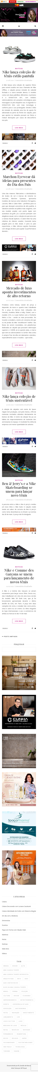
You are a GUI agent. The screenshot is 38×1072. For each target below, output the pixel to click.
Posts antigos (10, 636)
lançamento (8, 1017)
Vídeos (4, 953)
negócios (15, 1030)
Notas (4, 939)
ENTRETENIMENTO (31, 1)
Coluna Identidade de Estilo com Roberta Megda (19, 911)
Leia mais (19, 128)
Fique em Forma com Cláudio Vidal (14, 930)
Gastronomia (20, 1008)
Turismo (6, 1051)
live (18, 1017)
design (16, 995)
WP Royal (24, 1068)
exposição (7, 1008)
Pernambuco (8, 1034)
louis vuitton (9, 1021)
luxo (20, 1021)
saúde (24, 1038)
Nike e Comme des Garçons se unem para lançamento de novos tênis (19, 576)
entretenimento (26, 1000)
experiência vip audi (21, 1004)
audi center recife (10, 983)
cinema (15, 991)
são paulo (7, 1047)
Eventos (5, 925)
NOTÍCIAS (12, 1)
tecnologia (20, 1047)
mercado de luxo (10, 1025)
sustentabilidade (25, 1042)
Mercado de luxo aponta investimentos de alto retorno (19, 292)
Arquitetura (8, 978)
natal (5, 1030)
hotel (5, 1012)
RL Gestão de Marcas (24, 1065)
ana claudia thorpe (11, 970)
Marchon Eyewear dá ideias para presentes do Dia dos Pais (19, 180)
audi (26, 978)
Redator (5, 143)
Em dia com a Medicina (10, 916)
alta (23, 966)
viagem (16, 1051)
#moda (6, 966)
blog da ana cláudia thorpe (14, 987)
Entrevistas (6, 920)
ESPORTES (20, 1)
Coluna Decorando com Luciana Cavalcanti (16, 906)
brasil (5, 991)
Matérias (5, 935)
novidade (26, 1030)
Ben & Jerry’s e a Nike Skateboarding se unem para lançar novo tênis (19, 489)
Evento (6, 1004)
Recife (5, 1038)
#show (15, 966)
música (23, 1025)
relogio (15, 1038)
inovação (15, 1012)
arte (19, 978)
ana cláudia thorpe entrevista (15, 974)
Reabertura (21, 1034)
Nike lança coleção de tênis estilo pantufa (19, 74)
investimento (28, 1012)
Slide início (5, 949)
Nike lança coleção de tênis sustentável (19, 398)
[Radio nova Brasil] (19, 36)
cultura (6, 995)
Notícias (19, 68)
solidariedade (9, 1042)
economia (26, 995)
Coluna (4, 902)
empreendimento (10, 1000)
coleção (24, 991)
